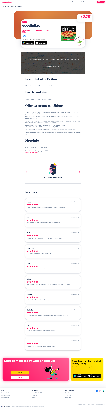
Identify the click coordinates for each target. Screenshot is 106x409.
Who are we (34, 395)
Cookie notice (93, 406)
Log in (93, 1)
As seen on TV (68, 395)
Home (69, 1)
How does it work (5, 392)
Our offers (74, 1)
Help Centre (4, 399)
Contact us (34, 397)
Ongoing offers (6, 6)
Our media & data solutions (37, 392)
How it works (81, 1)
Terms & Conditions (100, 404)
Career (66, 399)
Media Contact (68, 397)
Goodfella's (20, 6)
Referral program (5, 397)
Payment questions (5, 395)
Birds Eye (13, 6)
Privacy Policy (91, 404)
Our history (67, 392)
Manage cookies (101, 406)
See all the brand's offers (32, 152)
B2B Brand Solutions (82, 404)
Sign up (88, 1)
